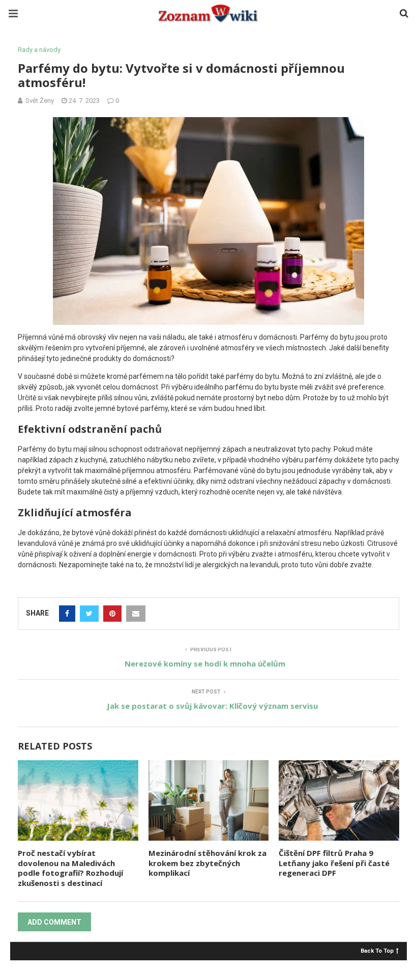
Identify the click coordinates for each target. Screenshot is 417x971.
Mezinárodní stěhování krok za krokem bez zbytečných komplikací (207, 863)
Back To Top (377, 950)
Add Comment (54, 922)
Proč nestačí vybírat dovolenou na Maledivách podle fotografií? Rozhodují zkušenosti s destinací (70, 868)
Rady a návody (39, 49)
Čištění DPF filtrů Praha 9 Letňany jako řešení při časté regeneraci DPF (334, 863)
